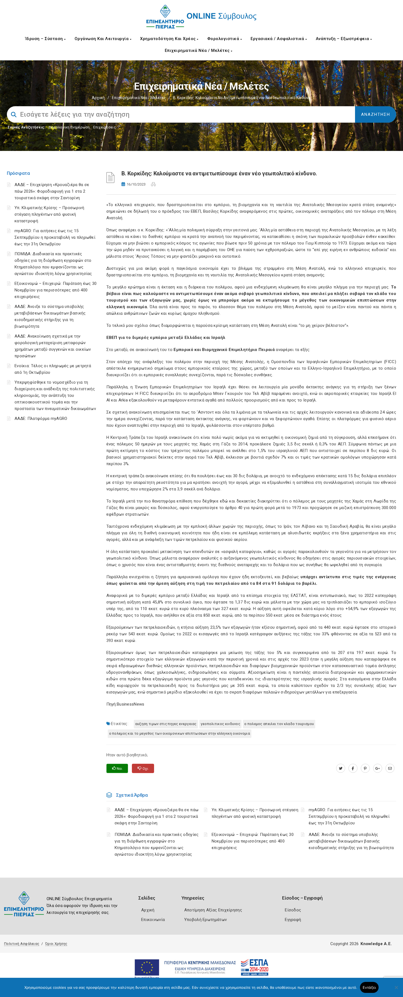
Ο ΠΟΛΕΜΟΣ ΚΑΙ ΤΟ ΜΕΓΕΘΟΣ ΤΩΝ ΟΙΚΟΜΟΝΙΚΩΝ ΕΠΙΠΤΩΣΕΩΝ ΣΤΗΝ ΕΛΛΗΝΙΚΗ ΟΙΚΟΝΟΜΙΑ (179, 733)
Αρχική (98, 98)
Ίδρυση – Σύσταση (44, 38)
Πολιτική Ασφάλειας (21, 944)
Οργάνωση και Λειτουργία (102, 38)
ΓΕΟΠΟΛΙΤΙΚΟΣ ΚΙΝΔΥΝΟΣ (220, 724)
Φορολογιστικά (223, 38)
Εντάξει (369, 987)
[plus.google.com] (377, 768)
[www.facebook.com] (353, 768)
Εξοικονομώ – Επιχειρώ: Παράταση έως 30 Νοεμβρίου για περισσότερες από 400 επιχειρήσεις (56, 290)
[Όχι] (396, 990)
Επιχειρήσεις (104, 127)
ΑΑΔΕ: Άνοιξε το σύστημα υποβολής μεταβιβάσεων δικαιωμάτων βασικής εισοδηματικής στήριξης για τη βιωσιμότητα (351, 841)
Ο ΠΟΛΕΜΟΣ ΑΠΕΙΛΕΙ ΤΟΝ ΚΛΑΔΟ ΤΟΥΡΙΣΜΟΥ (279, 724)
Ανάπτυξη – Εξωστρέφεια (343, 38)
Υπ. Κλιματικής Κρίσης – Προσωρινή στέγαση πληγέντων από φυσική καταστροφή (49, 214)
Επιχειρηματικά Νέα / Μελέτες (198, 50)
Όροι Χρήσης (56, 944)
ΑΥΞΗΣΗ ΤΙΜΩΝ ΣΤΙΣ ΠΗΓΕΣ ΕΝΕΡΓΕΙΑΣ (166, 724)
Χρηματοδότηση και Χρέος (168, 38)
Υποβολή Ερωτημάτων (205, 919)
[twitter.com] (340, 768)
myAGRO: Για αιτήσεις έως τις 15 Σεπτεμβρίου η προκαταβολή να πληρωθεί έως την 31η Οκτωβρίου (55, 237)
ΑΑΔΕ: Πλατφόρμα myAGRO (41, 418)
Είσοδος (293, 910)
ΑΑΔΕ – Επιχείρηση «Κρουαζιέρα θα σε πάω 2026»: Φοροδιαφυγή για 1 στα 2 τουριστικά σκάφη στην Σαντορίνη (52, 191)
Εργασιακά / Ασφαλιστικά (278, 38)
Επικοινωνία (153, 919)
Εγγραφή (293, 919)
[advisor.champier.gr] (390, 768)
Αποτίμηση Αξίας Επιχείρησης (213, 910)
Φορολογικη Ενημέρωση (69, 127)
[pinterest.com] (365, 768)
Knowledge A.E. (376, 943)
